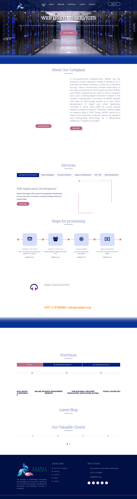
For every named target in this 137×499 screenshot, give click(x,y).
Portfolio (72, 4)
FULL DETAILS (68, 33)
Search (114, 4)
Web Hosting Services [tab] (111, 175)
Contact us (29, 257)
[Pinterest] (102, 483)
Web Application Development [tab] (28, 175)
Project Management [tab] (47, 175)
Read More (76, 128)
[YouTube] (107, 483)
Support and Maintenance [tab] (83, 175)
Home (43, 4)
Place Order (81, 249)
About (51, 4)
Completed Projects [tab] (63, 364)
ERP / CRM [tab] (98, 175)
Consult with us (55, 249)
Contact (92, 4)
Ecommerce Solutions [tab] (64, 175)
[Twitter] (93, 483)
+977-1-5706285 (55, 307)
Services (61, 4)
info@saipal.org (79, 307)
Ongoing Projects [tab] (102, 364)
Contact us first (30, 249)
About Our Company (60, 468)
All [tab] (31, 364)
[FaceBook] (89, 483)
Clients (82, 4)
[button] (7, 24)
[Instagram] (98, 483)
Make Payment (107, 249)
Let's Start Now (43, 126)
